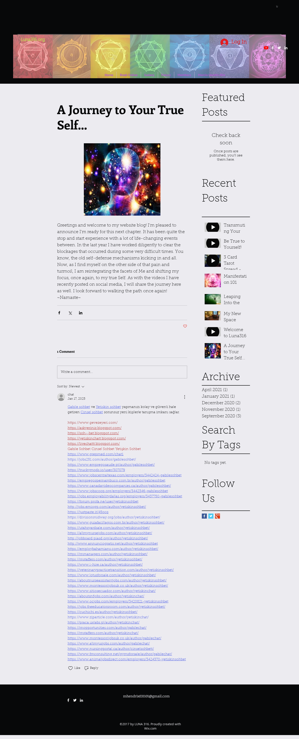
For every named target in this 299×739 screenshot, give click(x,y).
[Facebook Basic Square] (204, 516)
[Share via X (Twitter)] (70, 313)
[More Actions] (184, 397)
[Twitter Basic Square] (210, 516)
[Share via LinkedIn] (81, 313)
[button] (277, 6)
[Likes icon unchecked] (70, 668)
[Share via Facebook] (59, 313)
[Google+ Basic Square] (217, 516)
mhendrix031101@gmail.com (146, 696)
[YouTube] (266, 48)
